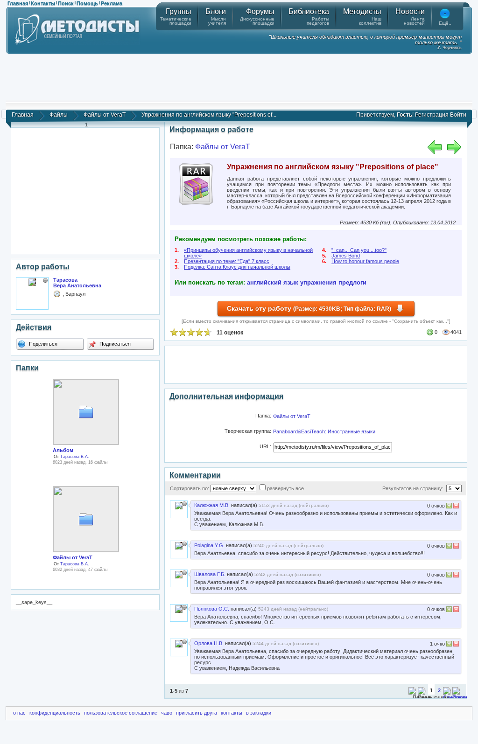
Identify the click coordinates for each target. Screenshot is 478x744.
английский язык (272, 282)
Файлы (58, 114)
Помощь (87, 3)
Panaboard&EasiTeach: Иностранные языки (324, 431)
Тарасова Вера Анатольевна (77, 282)
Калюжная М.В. (212, 505)
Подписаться (114, 344)
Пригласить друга (196, 713)
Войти (458, 114)
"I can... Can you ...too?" (359, 250)
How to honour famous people (365, 261)
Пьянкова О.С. (211, 609)
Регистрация (432, 114)
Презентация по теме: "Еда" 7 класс (226, 261)
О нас (19, 713)
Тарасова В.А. (74, 456)
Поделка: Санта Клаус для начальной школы (237, 267)
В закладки (258, 713)
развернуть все (285, 488)
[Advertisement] (239, 77)
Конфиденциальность (54, 713)
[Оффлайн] (45, 280)
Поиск (66, 3)
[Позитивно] (449, 506)
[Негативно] (455, 506)
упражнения (318, 282)
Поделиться (42, 344)
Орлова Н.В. (209, 643)
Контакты (43, 3)
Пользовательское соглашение (120, 713)
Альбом (63, 450)
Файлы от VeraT (105, 114)
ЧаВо (166, 713)
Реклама (111, 3)
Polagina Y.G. (209, 545)
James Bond (345, 255)
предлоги (352, 282)
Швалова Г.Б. (209, 574)
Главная (17, 3)
